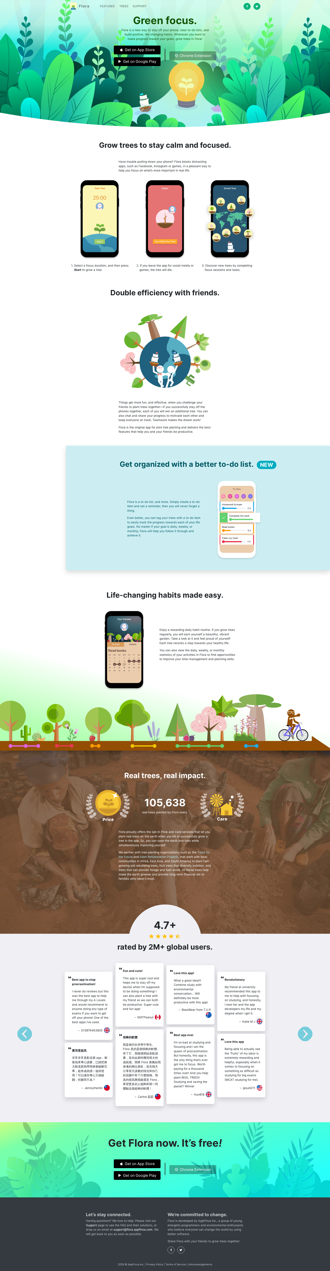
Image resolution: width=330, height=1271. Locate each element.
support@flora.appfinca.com (132, 1229)
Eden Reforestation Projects (159, 857)
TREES (123, 6)
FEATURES (107, 6)
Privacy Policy (154, 1264)
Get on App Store (140, 49)
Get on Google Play (139, 61)
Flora (84, 6)
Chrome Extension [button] (195, 55)
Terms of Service (175, 1264)
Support (91, 1225)
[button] (25, 1034)
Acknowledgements (200, 1264)
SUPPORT (140, 6)
